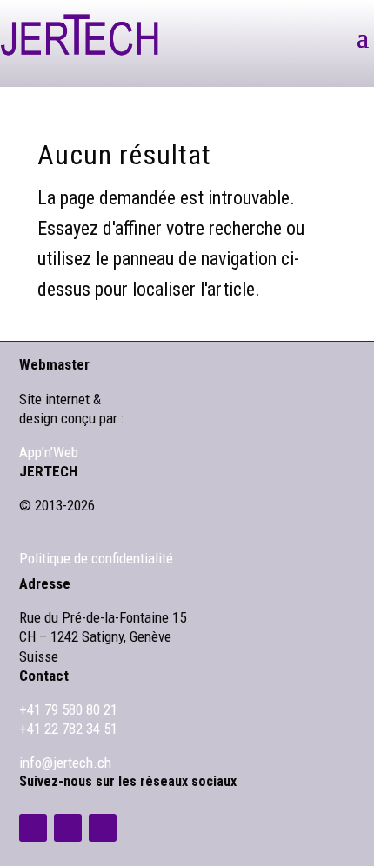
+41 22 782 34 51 (68, 728)
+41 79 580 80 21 (68, 709)
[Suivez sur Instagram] (68, 828)
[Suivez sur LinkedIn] (33, 828)
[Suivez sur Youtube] (103, 828)
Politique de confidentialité (96, 558)
